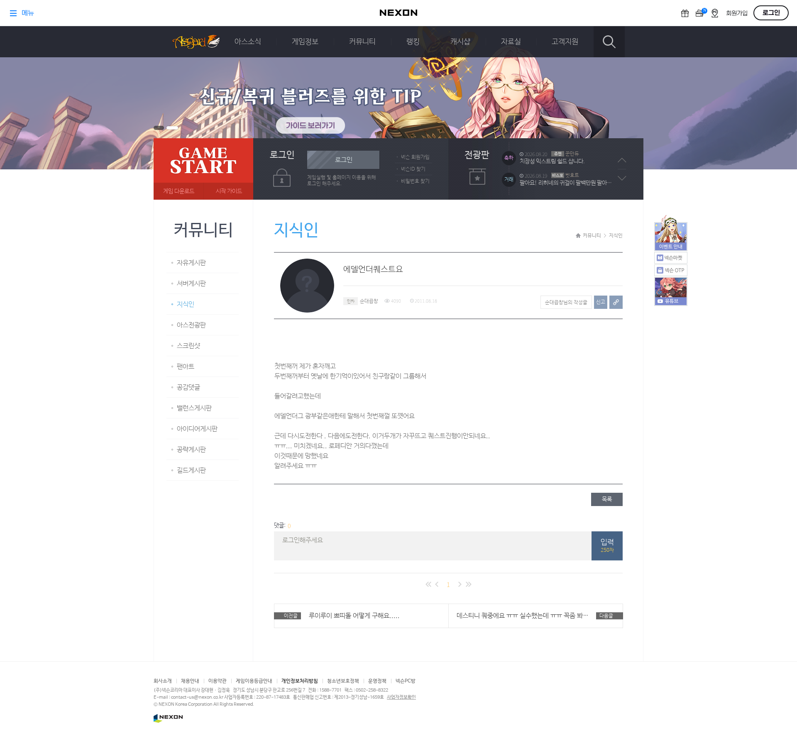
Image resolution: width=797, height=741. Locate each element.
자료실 (511, 42)
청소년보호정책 (343, 681)
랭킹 (413, 42)
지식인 (185, 304)
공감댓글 (188, 387)
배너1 (159, 128)
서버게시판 (191, 284)
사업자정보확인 (401, 697)
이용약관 (217, 681)
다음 (622, 178)
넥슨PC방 (406, 681)
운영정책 (377, 681)
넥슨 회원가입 (415, 157)
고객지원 (565, 42)
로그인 (343, 160)
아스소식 (248, 42)
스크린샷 (188, 346)
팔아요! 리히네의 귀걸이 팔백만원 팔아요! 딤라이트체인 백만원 (568, 161)
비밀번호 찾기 (415, 181)
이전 (622, 160)
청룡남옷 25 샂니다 (542, 183)
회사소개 (163, 681)
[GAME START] (203, 169)
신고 (600, 302)
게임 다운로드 (178, 191)
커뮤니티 (362, 42)
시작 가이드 (229, 191)
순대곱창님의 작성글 (566, 303)
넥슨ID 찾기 (413, 169)
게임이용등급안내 (254, 681)
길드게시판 (191, 470)
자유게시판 (191, 263)
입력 (607, 545)
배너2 (172, 128)
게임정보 (305, 42)
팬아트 (185, 367)
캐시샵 (460, 42)
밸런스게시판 (194, 408)
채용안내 (190, 681)
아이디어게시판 (197, 429)
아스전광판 (191, 325)
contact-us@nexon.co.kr (197, 697)
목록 (607, 499)
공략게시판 (191, 450)
